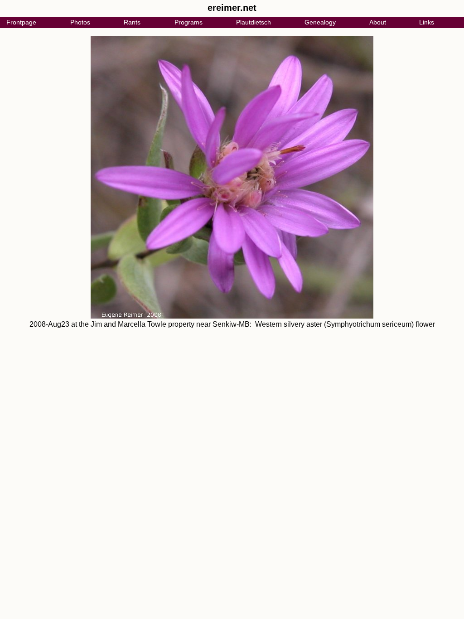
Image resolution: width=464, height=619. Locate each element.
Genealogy (320, 22)
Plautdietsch (253, 22)
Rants (132, 22)
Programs (188, 22)
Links (426, 22)
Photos (80, 22)
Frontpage (21, 22)
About (377, 22)
